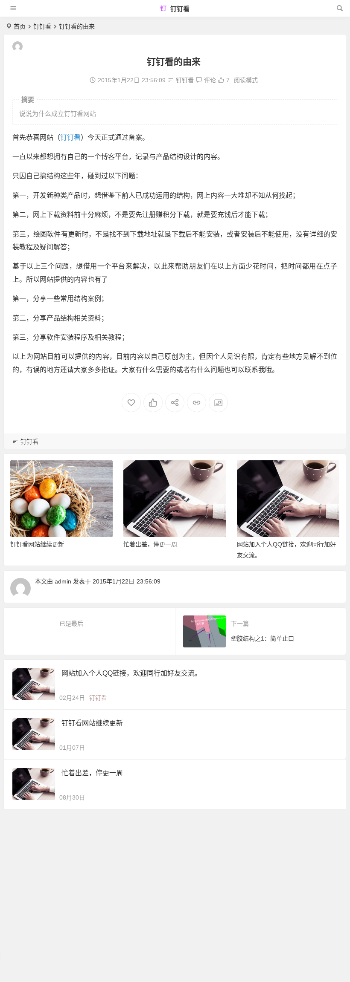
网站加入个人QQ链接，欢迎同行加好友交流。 (131, 673)
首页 (20, 26)
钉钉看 (179, 8)
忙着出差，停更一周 (37, 544)
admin (63, 581)
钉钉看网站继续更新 (264, 544)
